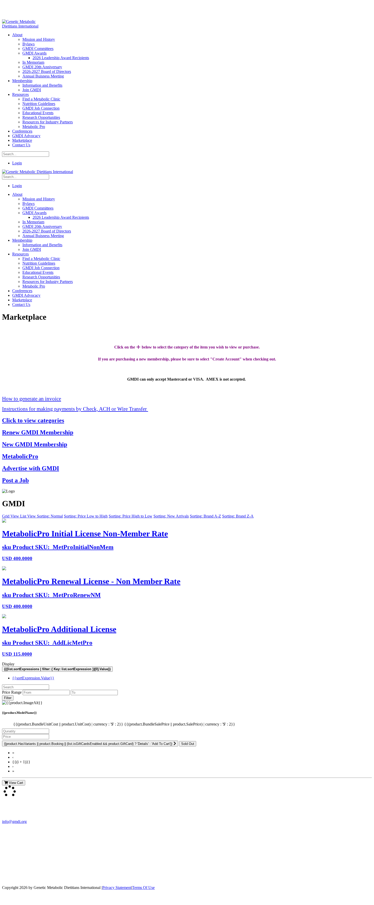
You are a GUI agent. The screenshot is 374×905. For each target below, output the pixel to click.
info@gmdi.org (14, 821)
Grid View (11, 516)
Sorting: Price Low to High (86, 516)
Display (8, 664)
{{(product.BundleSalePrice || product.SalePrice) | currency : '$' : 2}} (179, 724)
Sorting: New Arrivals (171, 516)
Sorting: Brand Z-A (238, 516)
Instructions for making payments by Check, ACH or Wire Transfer (75, 409)
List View (28, 516)
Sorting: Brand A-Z (205, 516)
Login (17, 163)
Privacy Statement (116, 887)
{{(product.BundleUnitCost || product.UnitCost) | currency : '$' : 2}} (68, 724)
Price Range (12, 692)
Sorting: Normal (50, 516)
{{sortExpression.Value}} (33, 678)
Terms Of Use (143, 887)
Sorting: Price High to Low (130, 516)
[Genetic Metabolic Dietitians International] (23, 26)
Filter (7, 698)
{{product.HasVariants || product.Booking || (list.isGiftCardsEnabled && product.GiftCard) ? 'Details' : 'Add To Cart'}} (88, 744)
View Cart (15, 783)
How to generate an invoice (31, 399)
